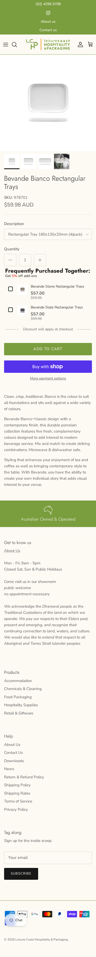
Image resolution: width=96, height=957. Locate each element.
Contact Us (13, 752)
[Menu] (5, 44)
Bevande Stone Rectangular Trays (57, 286)
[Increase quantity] (40, 260)
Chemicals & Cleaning (23, 688)
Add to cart (47, 348)
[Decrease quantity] (10, 260)
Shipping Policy (17, 785)
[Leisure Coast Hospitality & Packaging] (48, 44)
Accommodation (18, 680)
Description (14, 223)
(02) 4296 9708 (48, 4)
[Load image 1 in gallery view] (48, 103)
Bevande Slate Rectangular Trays (57, 307)
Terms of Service (18, 801)
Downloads (14, 760)
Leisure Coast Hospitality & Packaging (41, 939)
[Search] (17, 44)
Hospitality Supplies (21, 705)
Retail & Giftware (18, 713)
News (9, 768)
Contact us (48, 30)
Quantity (11, 249)
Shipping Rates (17, 793)
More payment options (48, 378)
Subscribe (21, 873)
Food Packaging (18, 697)
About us (48, 21)
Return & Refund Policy (24, 777)
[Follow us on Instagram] (48, 13)
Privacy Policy (16, 809)
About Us (12, 550)
